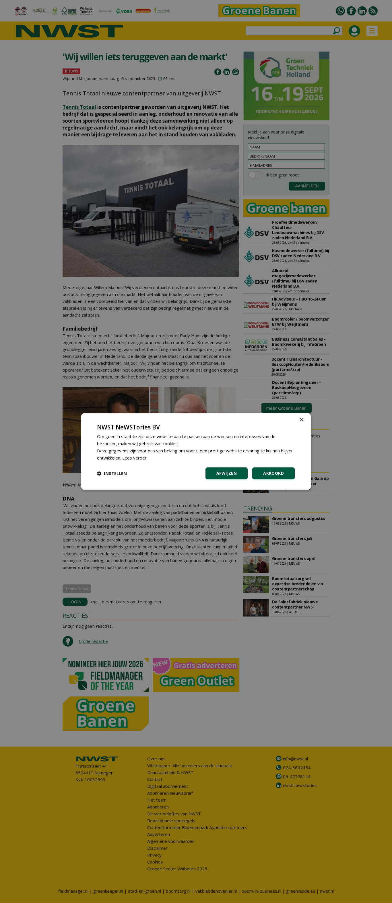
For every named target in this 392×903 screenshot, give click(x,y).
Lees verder (134, 458)
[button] (112, 473)
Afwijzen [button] (226, 473)
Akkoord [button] (273, 473)
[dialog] (196, 451)
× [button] (301, 420)
